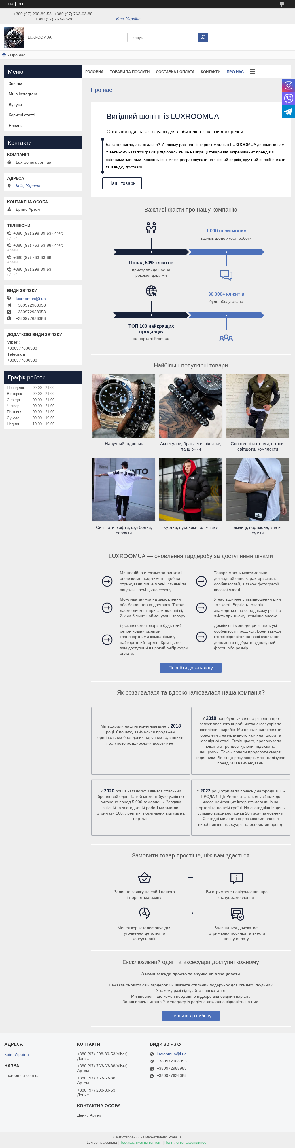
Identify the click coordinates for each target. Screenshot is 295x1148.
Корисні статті (22, 115)
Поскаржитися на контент (141, 1143)
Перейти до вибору (190, 1015)
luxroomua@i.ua (31, 298)
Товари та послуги (130, 72)
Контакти (210, 72)
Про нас (235, 72)
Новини (16, 125)
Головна (94, 72)
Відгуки (15, 104)
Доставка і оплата (175, 72)
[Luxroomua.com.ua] (14, 37)
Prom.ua (175, 1137)
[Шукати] (203, 37)
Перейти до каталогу (191, 667)
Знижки (15, 83)
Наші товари (122, 183)
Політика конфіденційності (186, 1143)
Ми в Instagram (23, 94)
